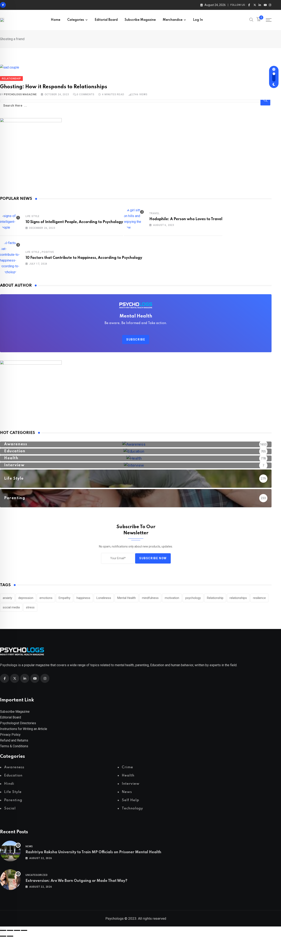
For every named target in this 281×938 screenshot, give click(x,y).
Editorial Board (106, 20)
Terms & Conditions (14, 746)
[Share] (17, 930)
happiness (83, 598)
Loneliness (103, 598)
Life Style (32, 216)
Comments (85, 94)
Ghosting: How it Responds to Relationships (53, 86)
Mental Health (126, 598)
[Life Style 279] (136, 485)
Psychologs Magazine (20, 94)
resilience (259, 598)
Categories (75, 20)
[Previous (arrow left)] (3, 936)
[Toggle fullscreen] (10, 930)
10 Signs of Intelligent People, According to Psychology (74, 222)
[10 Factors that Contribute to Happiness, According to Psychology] (10, 257)
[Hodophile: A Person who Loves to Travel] (134, 218)
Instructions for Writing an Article (23, 729)
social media (11, 607)
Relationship (215, 598)
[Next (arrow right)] (10, 936)
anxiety (7, 598)
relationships (238, 598)
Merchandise (172, 20)
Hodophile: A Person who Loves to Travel (185, 219)
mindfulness (150, 598)
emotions (45, 598)
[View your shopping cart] (259, 20)
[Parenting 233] (136, 504)
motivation (172, 598)
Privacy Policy (10, 735)
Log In (198, 20)
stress (30, 607)
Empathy (64, 598)
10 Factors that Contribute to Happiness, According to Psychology (84, 258)
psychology (193, 598)
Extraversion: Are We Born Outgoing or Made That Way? (76, 881)
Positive (48, 252)
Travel (154, 213)
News (29, 846)
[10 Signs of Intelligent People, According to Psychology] (10, 221)
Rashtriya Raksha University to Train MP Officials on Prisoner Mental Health (93, 852)
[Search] (251, 20)
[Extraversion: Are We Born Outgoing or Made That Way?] (10, 880)
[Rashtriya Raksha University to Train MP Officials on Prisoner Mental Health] (10, 852)
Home (55, 20)
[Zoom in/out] (3, 930)
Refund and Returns (14, 740)
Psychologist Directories (18, 723)
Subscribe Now (153, 558)
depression (25, 598)
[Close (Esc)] (24, 930)
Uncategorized (37, 875)
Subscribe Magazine (140, 20)
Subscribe (135, 339)
